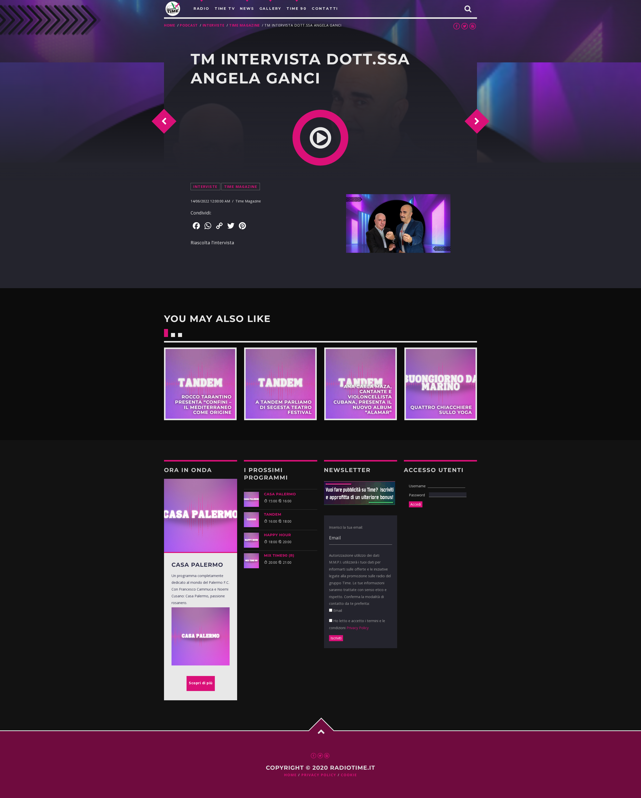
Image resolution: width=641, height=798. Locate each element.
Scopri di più (200, 384)
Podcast (189, 25)
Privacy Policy (358, 627)
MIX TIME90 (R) (279, 555)
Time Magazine (244, 25)
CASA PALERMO (280, 494)
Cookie (349, 775)
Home (169, 25)
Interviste (214, 25)
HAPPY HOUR (277, 535)
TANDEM (272, 514)
